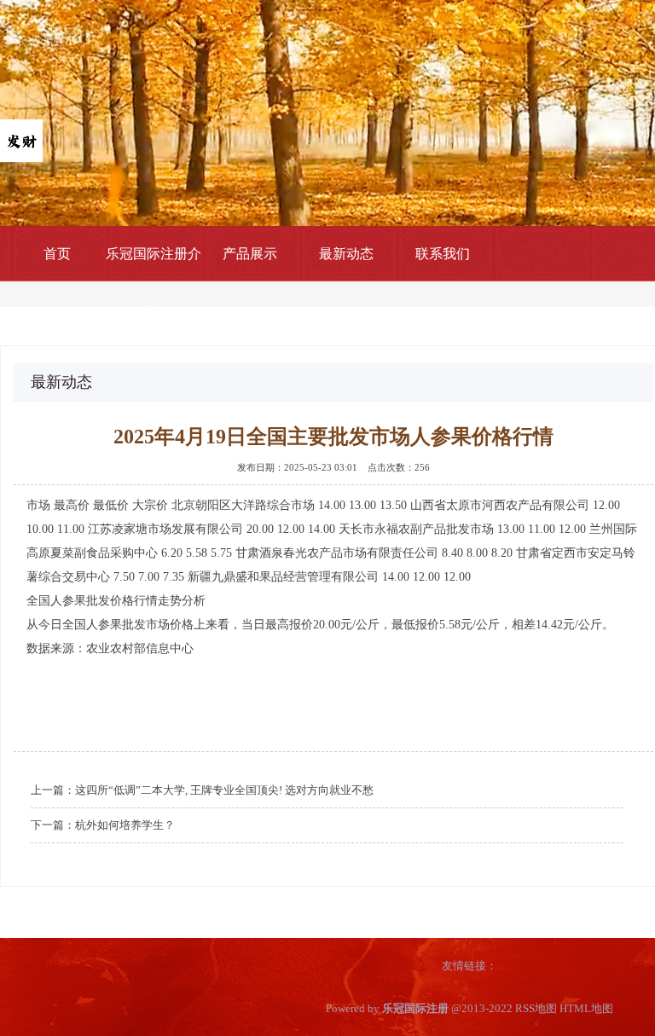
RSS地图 (536, 1008)
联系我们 (442, 253)
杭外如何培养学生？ (125, 825)
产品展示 (250, 253)
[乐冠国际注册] (21, 139)
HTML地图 (586, 1008)
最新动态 (346, 253)
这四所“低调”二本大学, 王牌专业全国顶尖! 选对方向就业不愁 (224, 790)
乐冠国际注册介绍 (153, 281)
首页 (57, 253)
